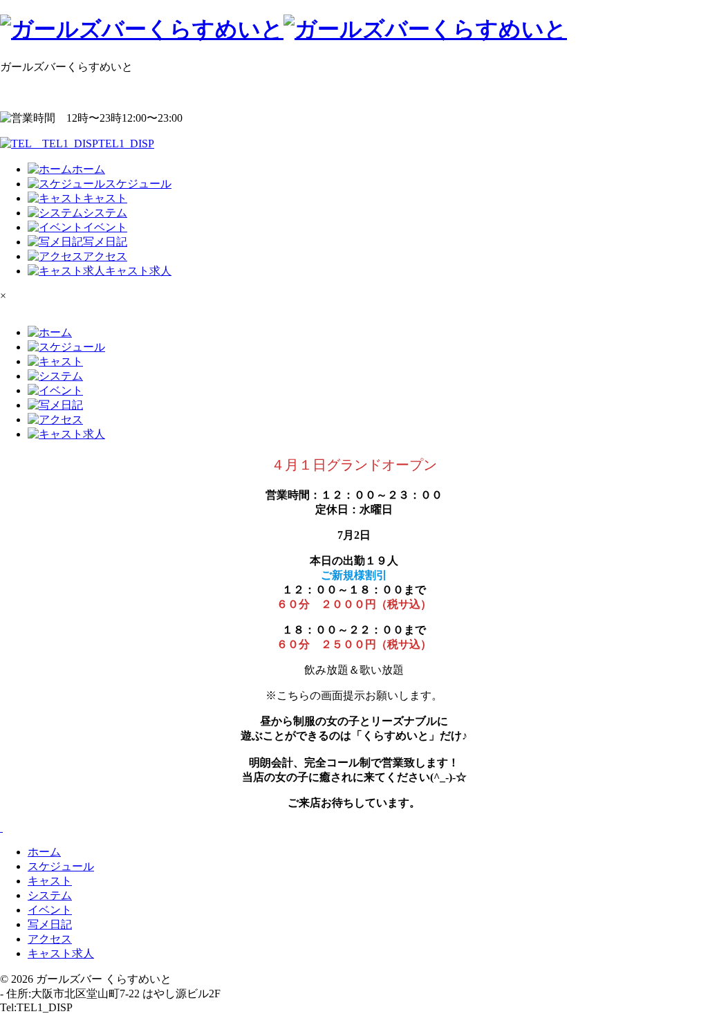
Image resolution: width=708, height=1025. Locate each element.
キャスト (50, 881)
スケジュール (61, 866)
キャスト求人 (61, 953)
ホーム (44, 852)
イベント (50, 910)
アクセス (50, 939)
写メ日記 (50, 924)
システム (50, 895)
